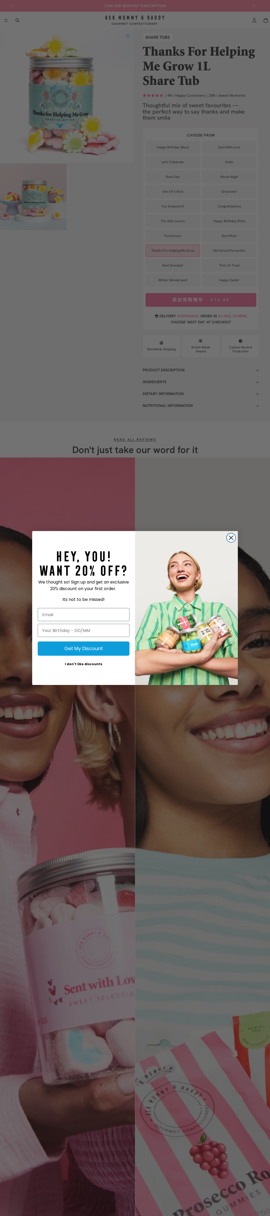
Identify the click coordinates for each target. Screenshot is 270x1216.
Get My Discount (83, 648)
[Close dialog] (231, 537)
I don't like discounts (83, 664)
